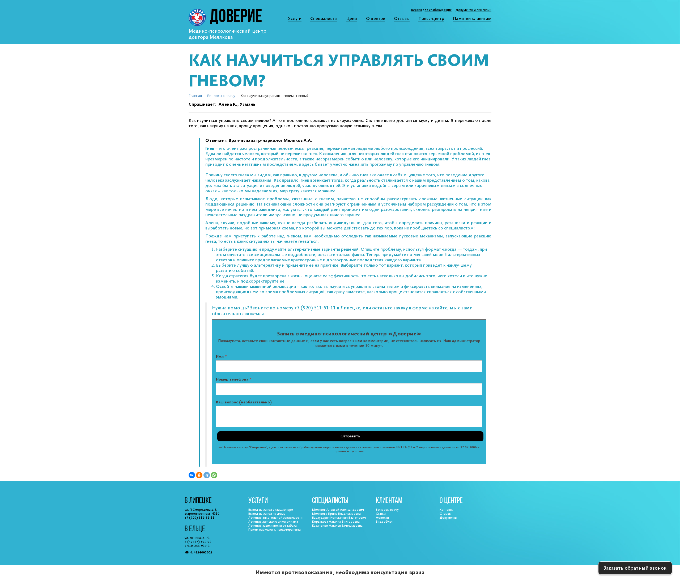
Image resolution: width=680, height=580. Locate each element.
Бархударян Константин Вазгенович (339, 518)
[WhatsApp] (214, 475)
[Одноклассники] (199, 475)
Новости (382, 518)
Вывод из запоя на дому (266, 514)
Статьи (381, 514)
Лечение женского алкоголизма (273, 522)
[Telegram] (206, 475)
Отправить (350, 436)
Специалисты (323, 18)
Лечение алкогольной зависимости (275, 518)
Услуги (294, 18)
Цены (351, 18)
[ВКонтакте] (192, 475)
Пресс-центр (431, 18)
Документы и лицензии (473, 10)
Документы (448, 518)
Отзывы (402, 18)
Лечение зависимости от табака (272, 526)
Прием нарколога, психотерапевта (274, 530)
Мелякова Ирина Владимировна (336, 514)
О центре (375, 18)
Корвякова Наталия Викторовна (336, 522)
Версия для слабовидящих (431, 10)
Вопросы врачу (387, 510)
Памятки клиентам (472, 18)
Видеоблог (384, 522)
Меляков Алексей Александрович (338, 510)
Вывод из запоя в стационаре (270, 510)
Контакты (446, 510)
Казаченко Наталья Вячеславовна (337, 526)
